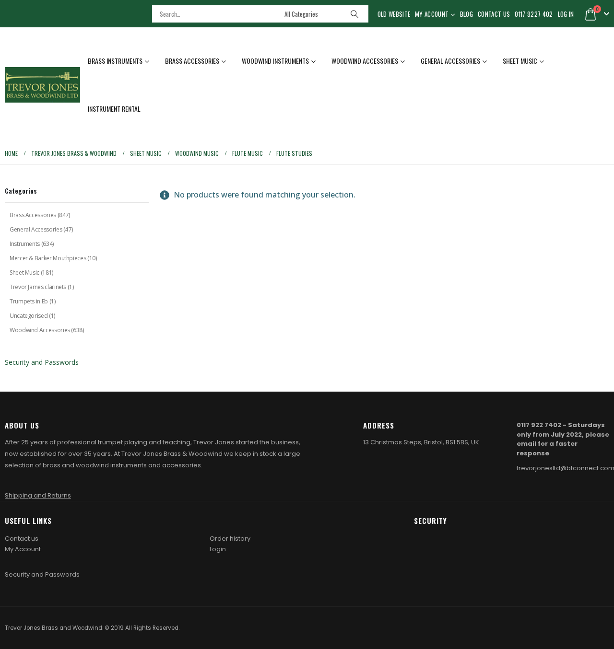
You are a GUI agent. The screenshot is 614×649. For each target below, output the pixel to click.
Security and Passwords (42, 362)
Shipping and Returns (38, 495)
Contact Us (494, 14)
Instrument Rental (114, 109)
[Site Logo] (42, 84)
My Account (432, 14)
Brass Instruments (115, 61)
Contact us (21, 538)
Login (218, 549)
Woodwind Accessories (364, 61)
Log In (566, 14)
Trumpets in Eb (29, 301)
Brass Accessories (192, 61)
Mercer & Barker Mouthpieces (48, 258)
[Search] (354, 14)
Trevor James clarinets (38, 287)
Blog (466, 14)
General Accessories (450, 61)
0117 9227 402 (534, 14)
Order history (230, 538)
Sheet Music (520, 61)
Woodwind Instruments (275, 61)
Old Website (394, 14)
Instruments (25, 244)
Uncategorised (28, 316)
